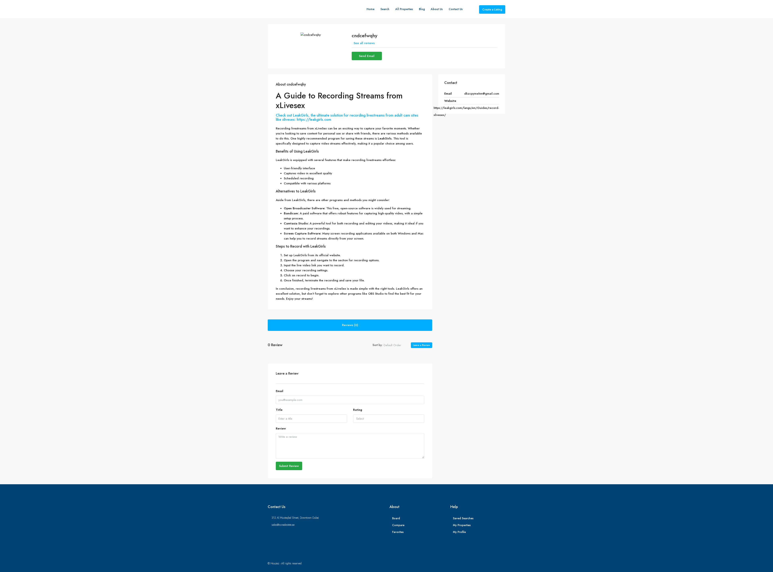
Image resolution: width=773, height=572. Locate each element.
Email (279, 391)
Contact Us (456, 9)
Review (281, 428)
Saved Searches (463, 518)
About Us (437, 9)
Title (279, 410)
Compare (398, 525)
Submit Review (289, 466)
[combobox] (395, 345)
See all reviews (364, 43)
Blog (422, 9)
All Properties (404, 9)
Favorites (398, 532)
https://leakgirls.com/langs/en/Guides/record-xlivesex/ (466, 111)
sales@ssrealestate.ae (283, 525)
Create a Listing (492, 9)
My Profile (459, 532)
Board (396, 518)
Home (370, 9)
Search (384, 9)
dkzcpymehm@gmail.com (481, 93)
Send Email (366, 56)
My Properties (462, 525)
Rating (357, 410)
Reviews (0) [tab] (350, 325)
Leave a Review (421, 345)
